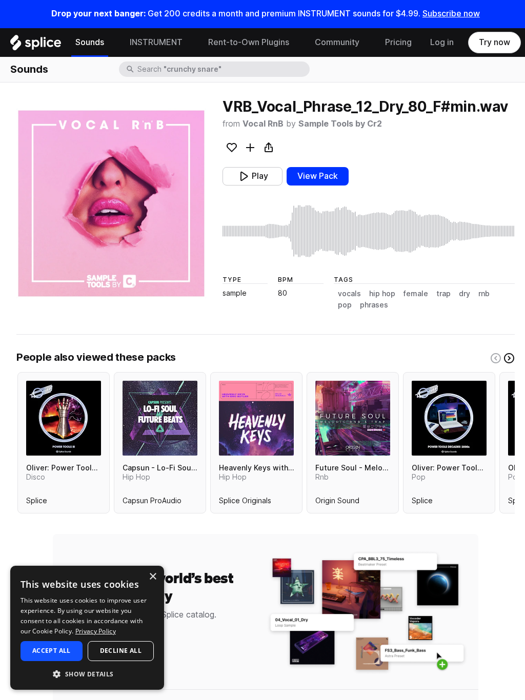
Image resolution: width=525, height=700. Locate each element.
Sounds (89, 42)
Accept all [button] (51, 650)
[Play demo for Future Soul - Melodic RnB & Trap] (353, 418)
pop (345, 305)
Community (337, 42)
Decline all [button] (121, 650)
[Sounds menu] (111, 42)
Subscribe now (451, 13)
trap (443, 294)
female (415, 294)
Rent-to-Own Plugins (248, 42)
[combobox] (222, 69)
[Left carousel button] (495, 358)
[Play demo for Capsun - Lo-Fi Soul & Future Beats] (160, 418)
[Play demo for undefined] (111, 203)
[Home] (35, 45)
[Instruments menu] (190, 42)
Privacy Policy (95, 631)
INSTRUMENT (156, 42)
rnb (484, 294)
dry (464, 294)
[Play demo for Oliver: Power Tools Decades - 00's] (449, 418)
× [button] (152, 577)
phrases (374, 305)
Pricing (398, 42)
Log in (442, 42)
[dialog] (87, 628)
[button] (87, 674)
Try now (494, 42)
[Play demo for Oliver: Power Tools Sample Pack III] (63, 418)
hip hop (382, 294)
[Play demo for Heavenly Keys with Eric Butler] (256, 418)
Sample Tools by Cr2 (340, 124)
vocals (349, 294)
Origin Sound (337, 503)
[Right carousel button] (509, 358)
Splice (36, 503)
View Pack (317, 176)
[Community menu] (367, 42)
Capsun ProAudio (152, 503)
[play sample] (369, 231)
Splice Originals (245, 503)
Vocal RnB (263, 124)
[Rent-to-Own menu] (296, 42)
